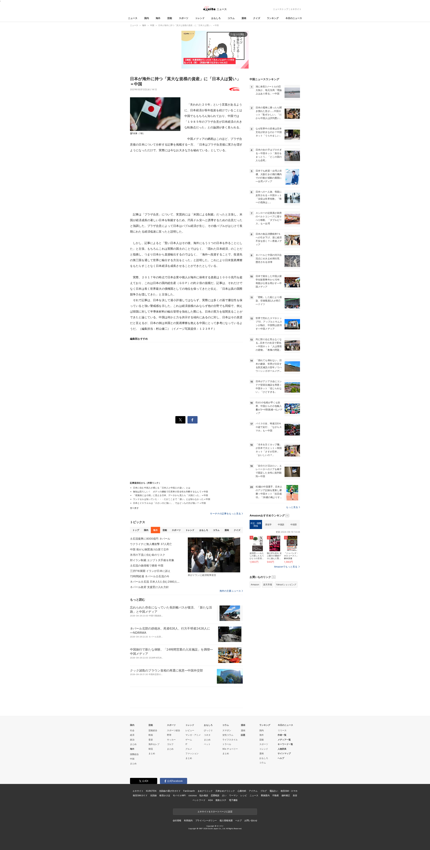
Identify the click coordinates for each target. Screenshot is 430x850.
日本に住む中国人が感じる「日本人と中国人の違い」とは (161, 487)
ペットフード (198, 800)
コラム (231, 18)
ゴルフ (170, 744)
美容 (295, 795)
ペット (207, 744)
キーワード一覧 (285, 744)
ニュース (132, 18)
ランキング (273, 18)
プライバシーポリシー (206, 820)
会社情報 (177, 820)
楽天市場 (267, 584)
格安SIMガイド (140, 795)
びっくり (208, 730)
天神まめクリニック (225, 791)
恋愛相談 (215, 795)
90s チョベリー (230, 748)
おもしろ (216, 18)
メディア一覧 (284, 739)
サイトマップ (284, 753)
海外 (158, 18)
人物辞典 (282, 748)
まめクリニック (205, 791)
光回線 (153, 795)
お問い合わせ (250, 820)
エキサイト (295, 9)
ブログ (263, 791)
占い (224, 795)
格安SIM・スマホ (289, 791)
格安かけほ (164, 795)
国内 (146, 18)
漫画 (244, 18)
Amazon (255, 584)
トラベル (226, 744)
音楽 (150, 739)
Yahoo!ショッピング (286, 584)
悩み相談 (203, 795)
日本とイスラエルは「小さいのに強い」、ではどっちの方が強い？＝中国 (169, 503)
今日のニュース (294, 18)
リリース (282, 730)
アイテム (253, 791)
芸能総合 (152, 730)
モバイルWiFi (179, 795)
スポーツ (183, 18)
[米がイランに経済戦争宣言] (214, 555)
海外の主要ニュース (230, 591)
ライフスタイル (230, 739)
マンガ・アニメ (193, 735)
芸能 (169, 18)
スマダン (226, 730)
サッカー (171, 739)
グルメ (188, 748)
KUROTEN (151, 791)
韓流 (150, 748)
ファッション (192, 753)
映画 (150, 735)
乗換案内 (265, 795)
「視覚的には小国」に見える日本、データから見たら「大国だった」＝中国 (170, 495)
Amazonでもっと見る (285, 566)
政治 (132, 739)
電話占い (273, 791)
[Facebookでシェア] (192, 419)
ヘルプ (281, 758)
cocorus (192, 795)
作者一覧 (282, 735)
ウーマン (233, 795)
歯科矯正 (286, 795)
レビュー (189, 730)
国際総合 (134, 754)
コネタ (207, 735)
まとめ (133, 744)
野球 (169, 735)
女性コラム (227, 735)
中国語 (281, 524)
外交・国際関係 (255, 524)
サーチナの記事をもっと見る (225, 513)
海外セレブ (153, 744)
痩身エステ (221, 800)
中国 (132, 758)
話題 (243, 735)
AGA (210, 800)
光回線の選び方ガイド (170, 791)
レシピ (243, 795)
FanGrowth (189, 791)
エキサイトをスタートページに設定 (215, 811)
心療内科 (242, 791)
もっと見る (292, 507)
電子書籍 (233, 800)
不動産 (275, 795)
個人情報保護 (226, 820)
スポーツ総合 (173, 730)
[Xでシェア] (180, 419)
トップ (136, 530)
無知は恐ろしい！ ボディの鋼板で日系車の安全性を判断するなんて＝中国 (170, 491)
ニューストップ (280, 9)
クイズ (256, 18)
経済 (132, 735)
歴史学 (268, 524)
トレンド (200, 18)
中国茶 (293, 524)
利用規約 (188, 820)
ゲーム (188, 739)
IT (186, 744)
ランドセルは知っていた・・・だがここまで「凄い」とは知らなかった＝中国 (171, 499)
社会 (132, 730)
